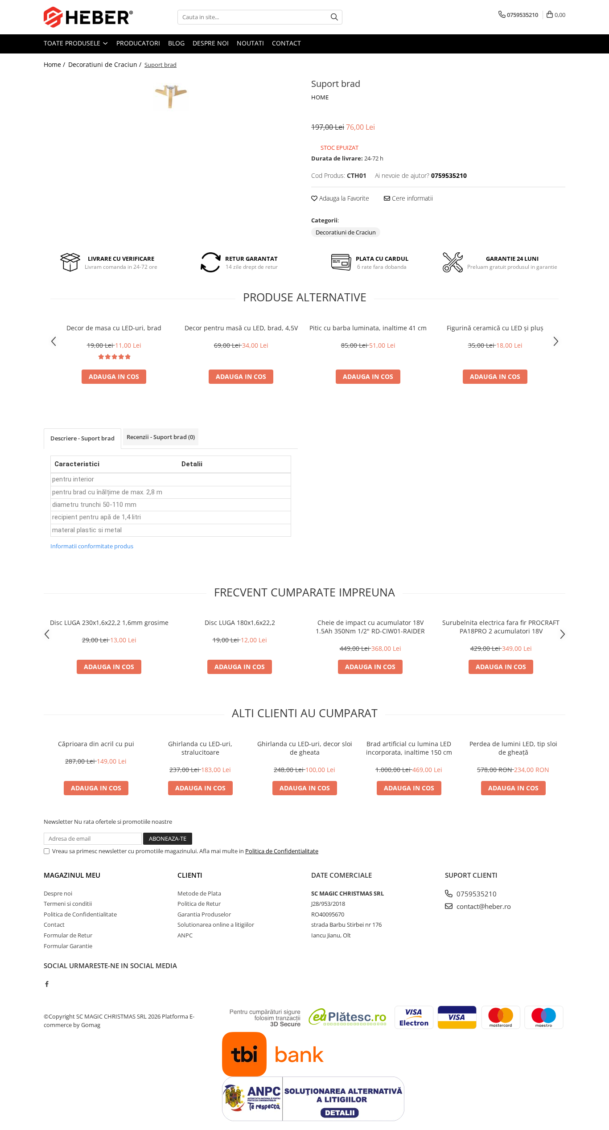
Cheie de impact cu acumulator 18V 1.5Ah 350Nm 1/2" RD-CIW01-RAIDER (370, 626)
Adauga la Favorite (343, 198)
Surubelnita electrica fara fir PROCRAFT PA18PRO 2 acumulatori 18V (501, 626)
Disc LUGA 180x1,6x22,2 (240, 622)
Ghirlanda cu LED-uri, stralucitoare (200, 748)
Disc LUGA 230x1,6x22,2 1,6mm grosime (109, 622)
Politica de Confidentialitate (281, 851)
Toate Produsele (73, 43)
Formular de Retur (68, 935)
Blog (176, 43)
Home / (55, 64)
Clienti (189, 875)
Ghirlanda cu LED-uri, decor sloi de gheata (304, 748)
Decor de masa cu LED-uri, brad (113, 328)
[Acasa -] (88, 17)
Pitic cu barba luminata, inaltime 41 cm (368, 328)
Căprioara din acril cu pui (96, 744)
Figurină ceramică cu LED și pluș (495, 328)
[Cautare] (334, 17)
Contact (286, 43)
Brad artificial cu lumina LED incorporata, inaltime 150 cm (409, 748)
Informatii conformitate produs (91, 546)
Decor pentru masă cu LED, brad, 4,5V (241, 328)
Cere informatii (411, 198)
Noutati (250, 43)
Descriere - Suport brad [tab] (82, 438)
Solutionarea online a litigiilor (215, 924)
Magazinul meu (72, 875)
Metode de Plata (199, 893)
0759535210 (476, 893)
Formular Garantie (68, 946)
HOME (320, 97)
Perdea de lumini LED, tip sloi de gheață (513, 748)
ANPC (185, 935)
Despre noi (211, 43)
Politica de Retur (199, 904)
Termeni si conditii (68, 904)
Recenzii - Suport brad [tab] (161, 437)
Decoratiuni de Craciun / (105, 64)
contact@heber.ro (483, 906)
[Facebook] (46, 984)
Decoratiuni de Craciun (346, 232)
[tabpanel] (171, 93)
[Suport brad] (171, 93)
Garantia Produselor (204, 914)
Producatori (138, 43)
